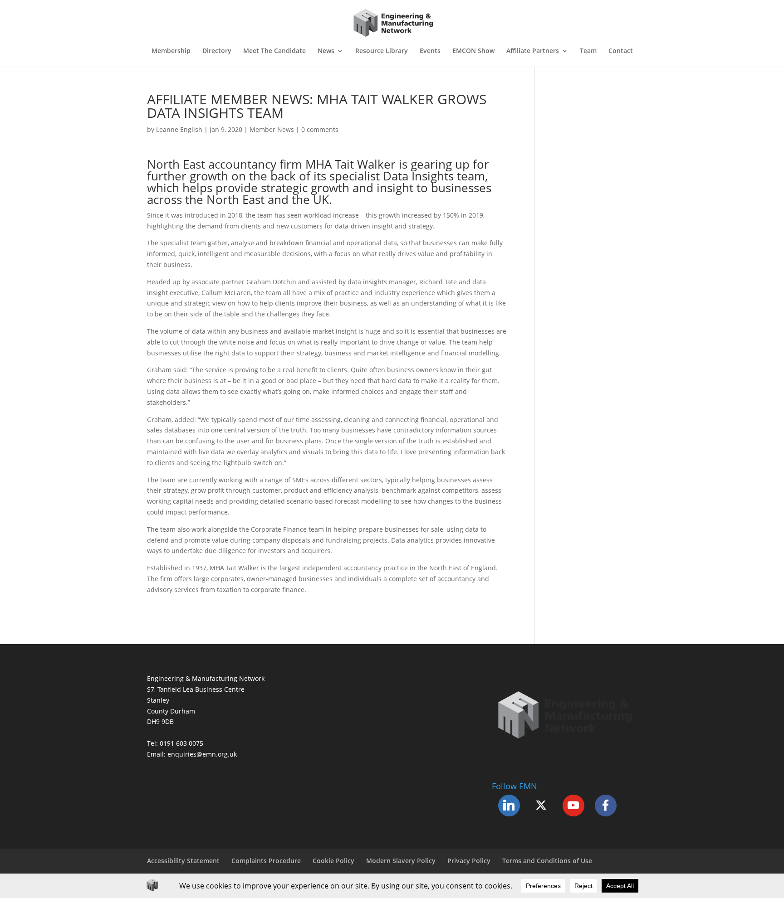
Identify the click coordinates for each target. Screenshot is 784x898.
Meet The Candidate (274, 51)
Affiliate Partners (532, 51)
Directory (216, 51)
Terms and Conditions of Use (547, 860)
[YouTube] (573, 805)
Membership (171, 51)
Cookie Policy (333, 860)
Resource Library (381, 51)
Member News (272, 129)
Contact (620, 51)
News (326, 51)
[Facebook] (606, 805)
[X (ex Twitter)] (541, 805)
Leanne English (179, 129)
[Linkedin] (509, 805)
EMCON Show (473, 51)
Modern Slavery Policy (401, 860)
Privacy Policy (468, 860)
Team (588, 51)
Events (430, 51)
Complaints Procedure (266, 860)
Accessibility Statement (183, 860)
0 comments (319, 129)
